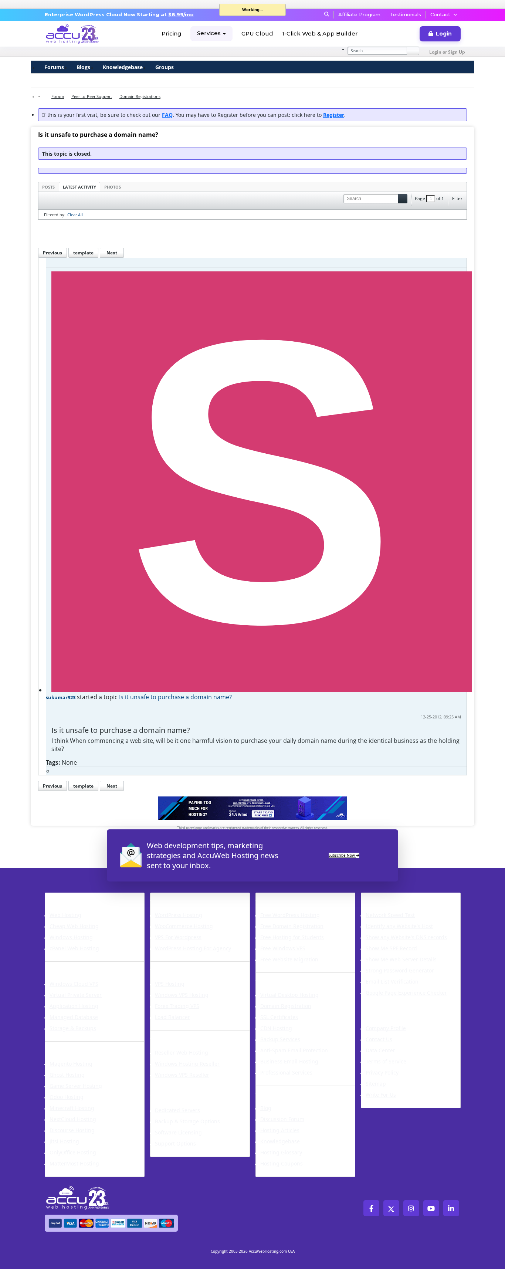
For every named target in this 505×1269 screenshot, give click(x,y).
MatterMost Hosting (74, 1163)
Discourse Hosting (72, 1130)
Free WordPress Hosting (290, 914)
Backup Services (280, 1039)
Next (111, 253)
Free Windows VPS (282, 948)
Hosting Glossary (281, 1152)
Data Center (380, 1050)
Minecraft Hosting (72, 1107)
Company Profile (386, 1028)
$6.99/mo (181, 14)
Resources (274, 1090)
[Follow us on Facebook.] (371, 1208)
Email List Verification (392, 981)
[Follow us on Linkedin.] (451, 1208)
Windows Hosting (71, 937)
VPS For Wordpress (178, 937)
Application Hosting (74, 1005)
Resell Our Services (185, 1035)
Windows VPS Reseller (182, 1074)
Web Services (280, 977)
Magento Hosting (71, 1063)
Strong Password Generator (400, 970)
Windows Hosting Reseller (187, 1063)
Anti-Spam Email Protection (294, 1050)
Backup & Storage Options (187, 1121)
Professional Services (286, 1072)
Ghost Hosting (67, 1074)
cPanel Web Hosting (74, 948)
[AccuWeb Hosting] (72, 34)
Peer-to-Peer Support (91, 96)
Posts (48, 187)
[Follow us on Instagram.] (411, 1208)
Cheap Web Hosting (74, 926)
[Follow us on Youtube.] (431, 1208)
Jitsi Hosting (64, 1141)
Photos (112, 187)
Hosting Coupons (281, 1163)
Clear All (75, 214)
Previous (52, 253)
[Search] (413, 51)
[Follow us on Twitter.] (391, 1208)
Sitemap (376, 1083)
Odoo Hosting (67, 1096)
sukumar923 (60, 697)
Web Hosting (65, 914)
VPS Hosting (169, 983)
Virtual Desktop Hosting (289, 994)
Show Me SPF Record (391, 948)
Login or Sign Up (447, 52)
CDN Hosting (276, 1028)
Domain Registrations (139, 96)
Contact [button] (440, 14)
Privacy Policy (382, 1072)
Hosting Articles (279, 1130)
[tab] (48, 187)
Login (444, 33)
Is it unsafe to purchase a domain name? (175, 697)
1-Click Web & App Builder (320, 33)
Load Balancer (172, 1017)
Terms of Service (386, 1061)
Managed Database (74, 1017)
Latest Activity (79, 187)
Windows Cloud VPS (74, 983)
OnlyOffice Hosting (73, 1152)
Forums (54, 67)
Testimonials (405, 14)
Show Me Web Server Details (401, 959)
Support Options (175, 1143)
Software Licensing (178, 1132)
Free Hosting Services (295, 897)
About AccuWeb (390, 1010)
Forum (57, 96)
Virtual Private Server (76, 994)
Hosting (59, 897)
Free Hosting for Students (292, 937)
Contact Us (379, 1039)
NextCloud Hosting (73, 1119)
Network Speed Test (390, 914)
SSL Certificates (279, 1017)
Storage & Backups (73, 1028)
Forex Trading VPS (177, 1005)
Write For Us (381, 1094)
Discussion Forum (282, 1119)
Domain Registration (285, 1005)
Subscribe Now (342, 855)
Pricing (172, 33)
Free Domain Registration (291, 926)
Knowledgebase (123, 67)
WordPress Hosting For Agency (193, 948)
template (83, 253)
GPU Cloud (257, 33)
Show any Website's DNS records (406, 937)
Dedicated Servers (183, 1092)
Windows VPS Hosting (182, 994)
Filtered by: (54, 214)
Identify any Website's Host (399, 926)
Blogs (83, 67)
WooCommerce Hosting (184, 926)
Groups (164, 67)
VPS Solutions (175, 966)
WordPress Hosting (185, 897)
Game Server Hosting (76, 1085)
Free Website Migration (289, 959)
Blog (265, 1107)
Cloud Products (73, 966)
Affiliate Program (359, 14)
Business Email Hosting (289, 1061)
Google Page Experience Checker (406, 992)
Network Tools (387, 897)
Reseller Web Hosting (181, 1052)
